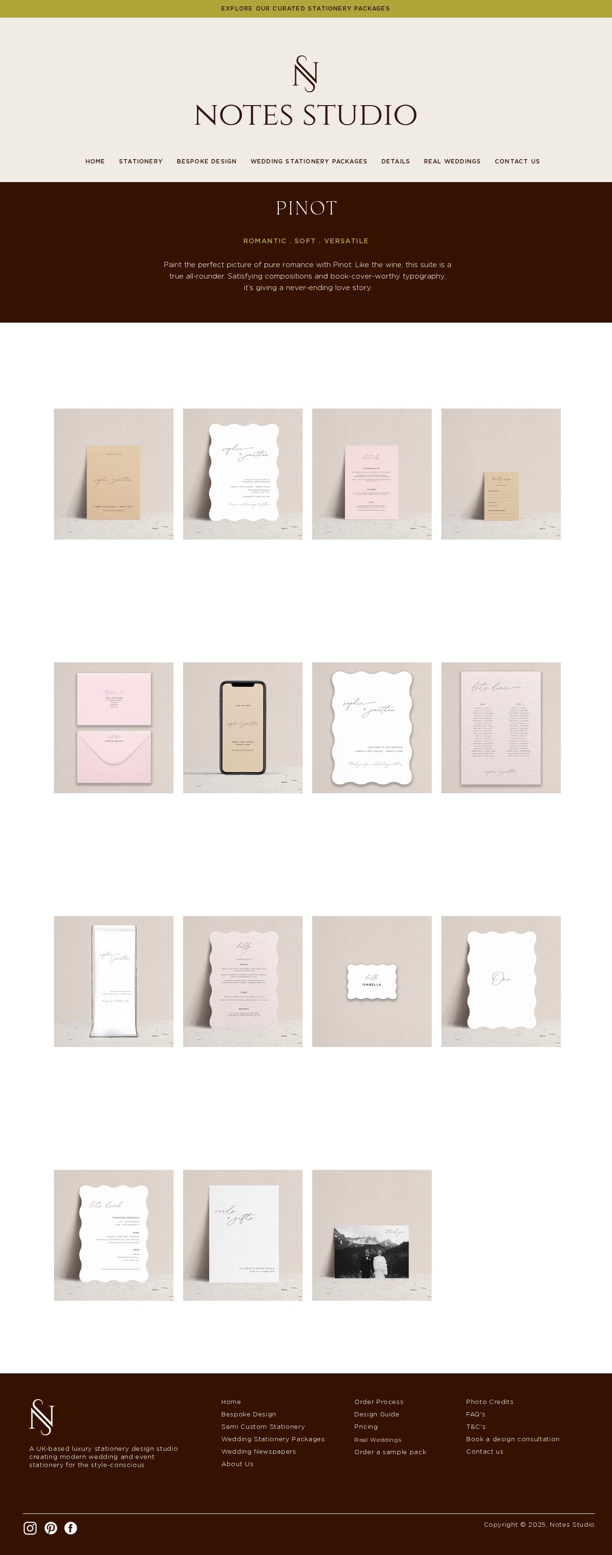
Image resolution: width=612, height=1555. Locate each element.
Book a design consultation (513, 1439)
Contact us (485, 1452)
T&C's (476, 1427)
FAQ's (475, 1415)
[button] (134, 161)
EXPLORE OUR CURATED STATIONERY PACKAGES (305, 8)
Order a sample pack (390, 1452)
